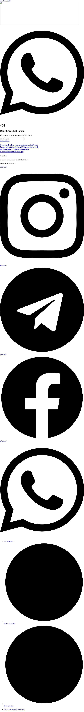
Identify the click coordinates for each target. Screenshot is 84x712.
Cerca (2, 139)
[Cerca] (24, 139)
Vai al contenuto (5, 1)
